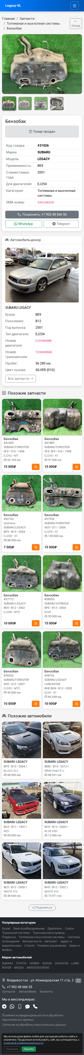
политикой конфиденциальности (23, 1042)
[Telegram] (4, 1007)
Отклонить (12, 1049)
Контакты (46, 991)
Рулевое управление (52, 945)
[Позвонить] (35, 1007)
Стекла (29, 945)
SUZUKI (47, 963)
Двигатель (55, 928)
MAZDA (19, 967)
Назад (76, 25)
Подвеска (9, 937)
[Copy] (78, 980)
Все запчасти (19, 379)
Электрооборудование (28, 928)
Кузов (6, 928)
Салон (69, 928)
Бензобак (14, 28)
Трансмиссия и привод (49, 932)
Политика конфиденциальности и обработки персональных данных (32, 1017)
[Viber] (20, 1007)
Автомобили (27, 991)
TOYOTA (21, 963)
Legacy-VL (13, 6)
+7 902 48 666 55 (19, 987)
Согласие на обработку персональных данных (34, 1024)
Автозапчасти (32, 941)
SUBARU (7, 963)
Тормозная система (16, 932)
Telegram (63, 224)
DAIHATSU (61, 963)
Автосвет (51, 941)
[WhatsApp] (12, 1007)
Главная (8, 19)
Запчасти (27, 19)
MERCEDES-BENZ (38, 967)
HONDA (34, 963)
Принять (29, 1049)
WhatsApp (25, 224)
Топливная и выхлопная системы (33, 23)
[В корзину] (36, 467)
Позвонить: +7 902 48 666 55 (44, 214)
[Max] (27, 1007)
